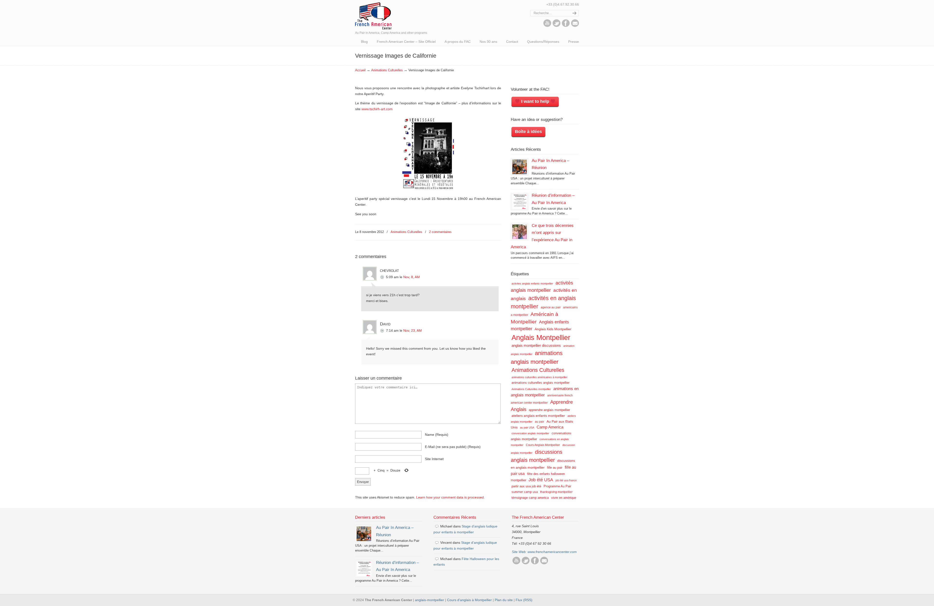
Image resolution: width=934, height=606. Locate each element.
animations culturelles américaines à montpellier (539, 377)
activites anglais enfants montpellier (532, 283)
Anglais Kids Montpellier (553, 329)
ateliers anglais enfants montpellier (538, 416)
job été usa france (566, 480)
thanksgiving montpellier (556, 492)
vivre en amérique (563, 497)
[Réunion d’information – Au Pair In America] (519, 201)
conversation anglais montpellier (530, 433)
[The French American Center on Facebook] (566, 26)
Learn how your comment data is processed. (450, 497)
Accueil (360, 70)
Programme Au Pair (557, 486)
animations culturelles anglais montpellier (540, 382)
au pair (539, 421)
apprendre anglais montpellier (549, 410)
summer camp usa (525, 492)
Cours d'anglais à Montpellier (469, 600)
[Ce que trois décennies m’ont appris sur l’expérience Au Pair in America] (519, 231)
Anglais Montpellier (541, 337)
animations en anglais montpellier (545, 391)
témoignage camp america (530, 497)
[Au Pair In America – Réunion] (519, 167)
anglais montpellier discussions (536, 346)
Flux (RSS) (524, 600)
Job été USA (541, 479)
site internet (434, 459)
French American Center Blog (373, 15)
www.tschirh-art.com (377, 109)
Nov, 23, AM (412, 330)
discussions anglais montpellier (536, 456)
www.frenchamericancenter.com (552, 552)
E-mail (453, 447)
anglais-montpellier (429, 600)
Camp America (550, 427)
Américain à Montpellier (534, 317)
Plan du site (504, 600)
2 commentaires (440, 232)
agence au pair (551, 307)
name (436, 435)
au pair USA (527, 427)
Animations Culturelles (387, 70)
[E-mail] (575, 26)
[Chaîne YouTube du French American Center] (547, 26)
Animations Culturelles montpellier (531, 389)
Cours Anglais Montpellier (543, 445)
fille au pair (554, 467)
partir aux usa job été (526, 486)
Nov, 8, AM (411, 277)
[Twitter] (556, 26)
